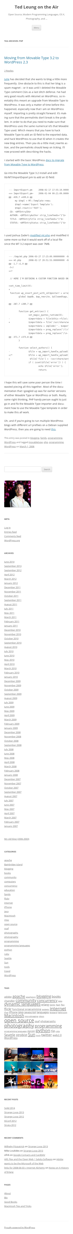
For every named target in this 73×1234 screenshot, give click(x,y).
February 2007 (11, 821)
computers (10, 881)
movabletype (36, 442)
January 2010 (11, 676)
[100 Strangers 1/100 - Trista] (11, 1060)
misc (6, 920)
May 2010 (9, 659)
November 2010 (12, 634)
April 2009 (9, 715)
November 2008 (12, 736)
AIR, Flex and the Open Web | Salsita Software (28, 1159)
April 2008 (9, 762)
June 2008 (9, 753)
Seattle (8, 958)
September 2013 (12, 566)
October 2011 (11, 595)
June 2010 (9, 655)
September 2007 (12, 792)
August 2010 (10, 647)
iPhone (8, 907)
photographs (11, 932)
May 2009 (9, 711)
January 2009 (11, 728)
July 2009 (8, 702)
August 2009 (10, 698)
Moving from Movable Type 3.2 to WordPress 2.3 (31, 59)
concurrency (10, 885)
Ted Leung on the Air (36, 7)
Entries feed (10, 532)
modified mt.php (40, 235)
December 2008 (12, 732)
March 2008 (10, 766)
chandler (9, 1001)
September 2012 (12, 570)
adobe (8, 996)
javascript (30, 1012)
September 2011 (12, 600)
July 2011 (8, 608)
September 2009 (12, 694)
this (53, 429)
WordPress (10, 442)
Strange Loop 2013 (14, 1112)
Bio (6, 1197)
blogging (34, 438)
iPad (6, 1012)
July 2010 (8, 651)
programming (55, 438)
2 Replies (8, 70)
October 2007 (11, 787)
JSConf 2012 (10, 1120)
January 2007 (11, 826)
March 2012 (10, 578)
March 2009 (10, 719)
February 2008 (11, 770)
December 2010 (12, 630)
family (43, 438)
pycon (31, 1031)
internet (8, 902)
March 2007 (10, 817)
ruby (6, 954)
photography (11, 937)
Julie (6, 79)
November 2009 (12, 685)
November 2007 (12, 783)
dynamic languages (22, 1004)
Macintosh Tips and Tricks (17, 1206)
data (60, 1001)
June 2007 (9, 804)
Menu (36, 27)
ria (53, 1031)
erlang (45, 1004)
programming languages (17, 945)
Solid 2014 (9, 1108)
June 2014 (9, 561)
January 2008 (11, 775)
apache (8, 860)
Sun (6, 962)
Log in (7, 527)
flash (58, 1005)
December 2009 (12, 681)
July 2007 (8, 800)
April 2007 (9, 813)
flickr (6, 898)
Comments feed (12, 536)
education (9, 890)
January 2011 (11, 625)
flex (62, 1004)
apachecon (31, 997)
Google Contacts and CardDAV (29, 1155)
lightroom (62, 1012)
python (8, 949)
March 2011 (10, 617)
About (7, 1193)
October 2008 (11, 740)
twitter (46, 1034)
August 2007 (10, 796)
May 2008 (9, 757)
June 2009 (9, 706)
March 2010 (10, 668)
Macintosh (9, 915)
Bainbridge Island (13, 864)
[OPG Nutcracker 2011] (24, 1060)
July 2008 (8, 749)
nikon (41, 1016)
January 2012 (11, 583)
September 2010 (12, 642)
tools (7, 966)
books (7, 873)
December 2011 (12, 587)
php (46, 442)
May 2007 (9, 809)
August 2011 (10, 604)
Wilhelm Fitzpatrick (14, 1146)
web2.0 (57, 1035)
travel (7, 971)
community (10, 877)
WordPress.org (12, 540)
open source (10, 924)
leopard (53, 1012)
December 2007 (12, 779)
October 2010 (11, 638)
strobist (21, 1035)
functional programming (26, 1009)
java (6, 911)
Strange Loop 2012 (14, 1116)
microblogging (31, 1016)
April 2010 (9, 664)
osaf (6, 928)
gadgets (45, 1009)
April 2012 (9, 574)
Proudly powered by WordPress (19, 1227)
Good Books (10, 1201)
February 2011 (11, 621)
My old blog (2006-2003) (16, 838)
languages (43, 1012)
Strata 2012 (10, 1125)
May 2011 (9, 613)
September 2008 (12, 745)
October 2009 (11, 689)
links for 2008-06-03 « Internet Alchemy (24, 1167)
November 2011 (12, 591)
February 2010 (11, 672)
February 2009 (11, 723)
